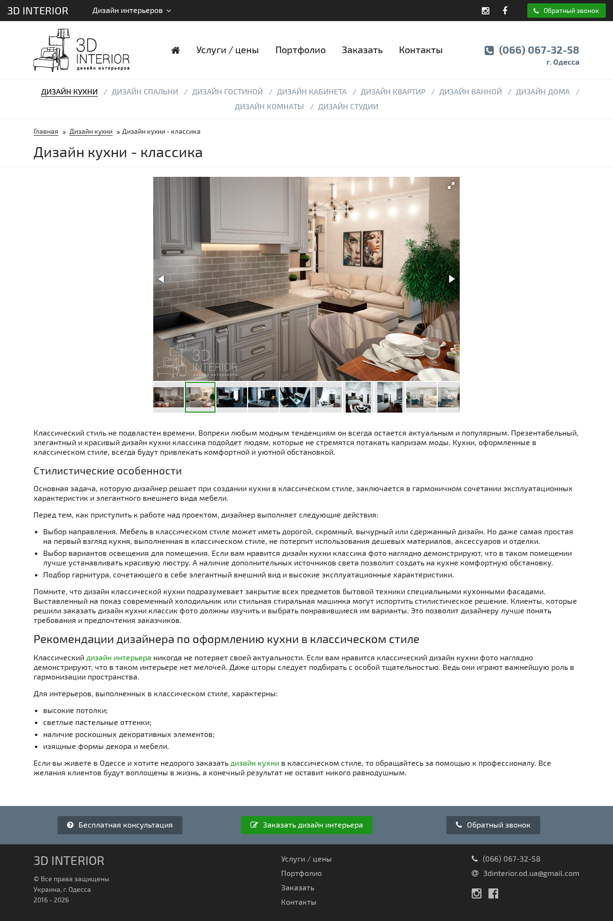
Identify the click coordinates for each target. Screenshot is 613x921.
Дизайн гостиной (227, 91)
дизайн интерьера (118, 657)
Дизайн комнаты (269, 106)
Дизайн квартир (393, 91)
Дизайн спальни (145, 91)
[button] (451, 185)
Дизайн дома (543, 91)
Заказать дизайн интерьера (312, 824)
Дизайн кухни (69, 91)
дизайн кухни (254, 762)
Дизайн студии (348, 106)
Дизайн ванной (470, 91)
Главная (46, 131)
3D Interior (37, 10)
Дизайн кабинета (312, 91)
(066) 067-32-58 (538, 54)
